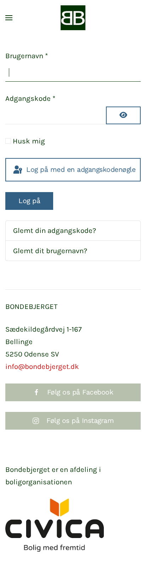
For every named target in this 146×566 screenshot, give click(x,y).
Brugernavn (26, 55)
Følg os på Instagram (80, 421)
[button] (8, 18)
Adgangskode (30, 98)
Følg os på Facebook (80, 392)
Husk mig (29, 141)
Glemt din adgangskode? (54, 230)
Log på (29, 201)
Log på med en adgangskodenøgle (80, 169)
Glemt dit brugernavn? (50, 250)
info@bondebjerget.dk (42, 366)
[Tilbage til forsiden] (73, 18)
